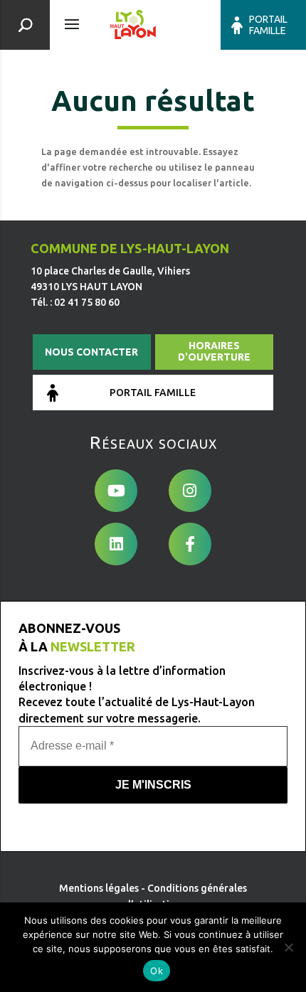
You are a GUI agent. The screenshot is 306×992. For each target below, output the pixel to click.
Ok (156, 970)
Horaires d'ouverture (214, 351)
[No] (288, 947)
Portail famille (268, 25)
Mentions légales (99, 888)
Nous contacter (91, 352)
